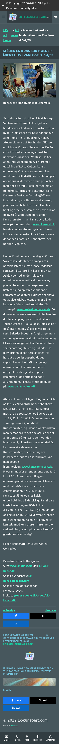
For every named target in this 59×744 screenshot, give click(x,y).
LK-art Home (7, 35)
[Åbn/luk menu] (3, 17)
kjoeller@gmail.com (19, 643)
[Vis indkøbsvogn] (55, 17)
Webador (14, 725)
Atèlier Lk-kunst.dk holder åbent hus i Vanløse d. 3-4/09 (36, 35)
